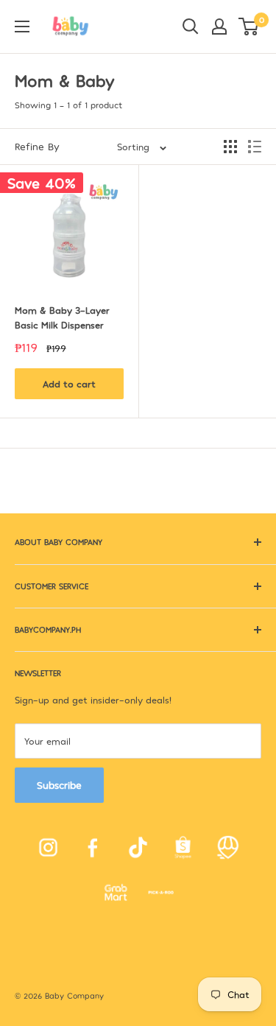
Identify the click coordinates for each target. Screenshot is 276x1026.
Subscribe (59, 785)
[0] (249, 26)
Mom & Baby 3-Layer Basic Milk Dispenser (64, 317)
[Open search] (191, 26)
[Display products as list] (254, 146)
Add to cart (69, 384)
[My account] (219, 26)
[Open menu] (22, 26)
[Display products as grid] (230, 146)
